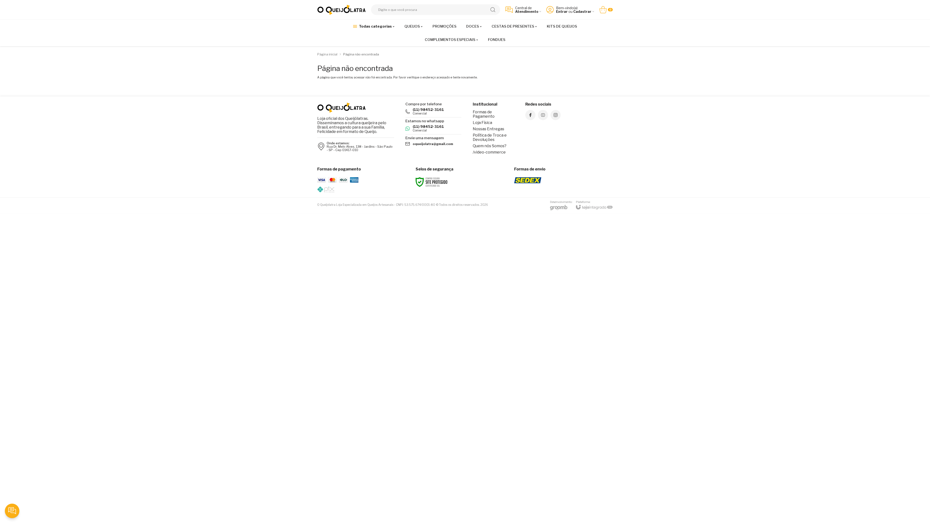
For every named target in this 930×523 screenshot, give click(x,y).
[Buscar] (492, 9)
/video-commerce (489, 152)
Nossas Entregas (488, 129)
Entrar (562, 11)
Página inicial (327, 54)
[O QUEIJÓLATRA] (341, 10)
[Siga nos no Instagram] (555, 115)
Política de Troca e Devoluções (490, 137)
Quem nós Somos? (489, 146)
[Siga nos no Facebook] (530, 115)
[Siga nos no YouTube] (543, 115)
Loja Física (482, 122)
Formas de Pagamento (484, 114)
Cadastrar (582, 11)
